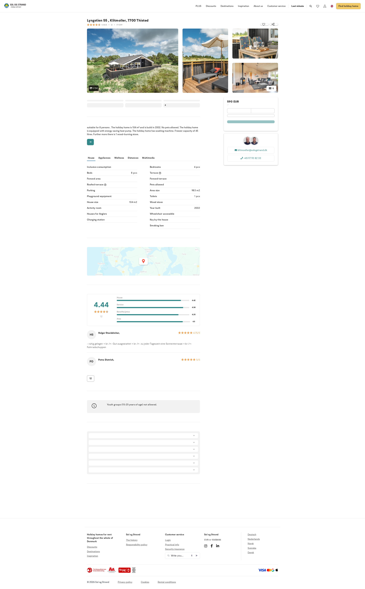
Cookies (145, 582)
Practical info (172, 544)
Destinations (227, 6)
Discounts (211, 6)
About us (258, 6)
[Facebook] (212, 546)
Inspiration (243, 6)
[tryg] (125, 572)
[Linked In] (217, 546)
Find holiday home (348, 6)
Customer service (276, 6)
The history (131, 540)
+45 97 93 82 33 (252, 158)
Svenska (252, 548)
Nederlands (254, 539)
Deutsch (252, 534)
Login (168, 540)
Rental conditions (167, 582)
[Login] (325, 6)
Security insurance (174, 549)
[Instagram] (205, 546)
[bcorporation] (134, 572)
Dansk (251, 552)
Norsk (251, 543)
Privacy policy (125, 582)
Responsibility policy (136, 544)
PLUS (198, 6)
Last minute (297, 6)
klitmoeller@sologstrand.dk (252, 150)
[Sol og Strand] (15, 6)
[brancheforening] (97, 572)
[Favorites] (318, 6)
